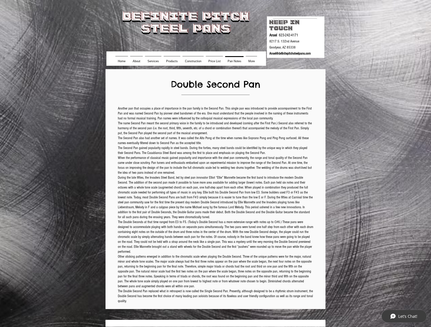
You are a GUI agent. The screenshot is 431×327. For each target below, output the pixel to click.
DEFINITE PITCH (186, 15)
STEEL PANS (186, 28)
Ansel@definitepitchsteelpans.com (290, 53)
